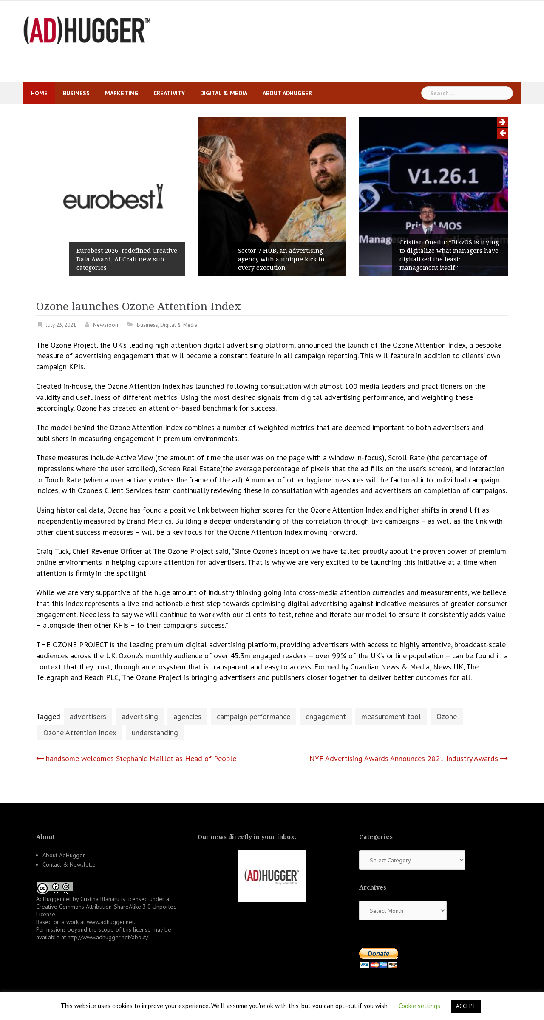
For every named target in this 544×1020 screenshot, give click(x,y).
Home (39, 93)
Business (76, 93)
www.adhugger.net (110, 922)
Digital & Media (223, 93)
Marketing (121, 93)
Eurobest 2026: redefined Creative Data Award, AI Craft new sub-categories (126, 259)
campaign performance (253, 716)
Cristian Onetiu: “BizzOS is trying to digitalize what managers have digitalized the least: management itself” (449, 255)
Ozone (446, 716)
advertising (140, 716)
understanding (155, 732)
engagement (326, 716)
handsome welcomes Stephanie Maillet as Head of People (141, 758)
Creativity (169, 93)
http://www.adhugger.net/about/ (108, 937)
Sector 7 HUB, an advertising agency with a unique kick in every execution (281, 259)
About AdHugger (287, 93)
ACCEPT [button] (466, 1006)
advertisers (88, 716)
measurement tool (391, 716)
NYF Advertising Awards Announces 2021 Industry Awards (403, 758)
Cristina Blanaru (99, 899)
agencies (187, 716)
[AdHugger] (87, 29)
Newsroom (106, 325)
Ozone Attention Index (79, 732)
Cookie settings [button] (419, 1006)
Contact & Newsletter (70, 864)
